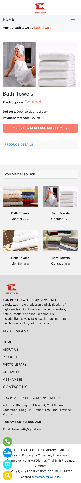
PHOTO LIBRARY (15, 364)
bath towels (22, 27)
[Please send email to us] (5, 464)
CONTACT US (12, 372)
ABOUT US (10, 349)
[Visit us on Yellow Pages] (5, 475)
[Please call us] (5, 441)
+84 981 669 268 (39, 128)
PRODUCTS (11, 357)
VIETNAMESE (12, 379)
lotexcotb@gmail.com (28, 429)
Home (7, 27)
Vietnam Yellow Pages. (48, 476)
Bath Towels (20, 213)
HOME (8, 19)
